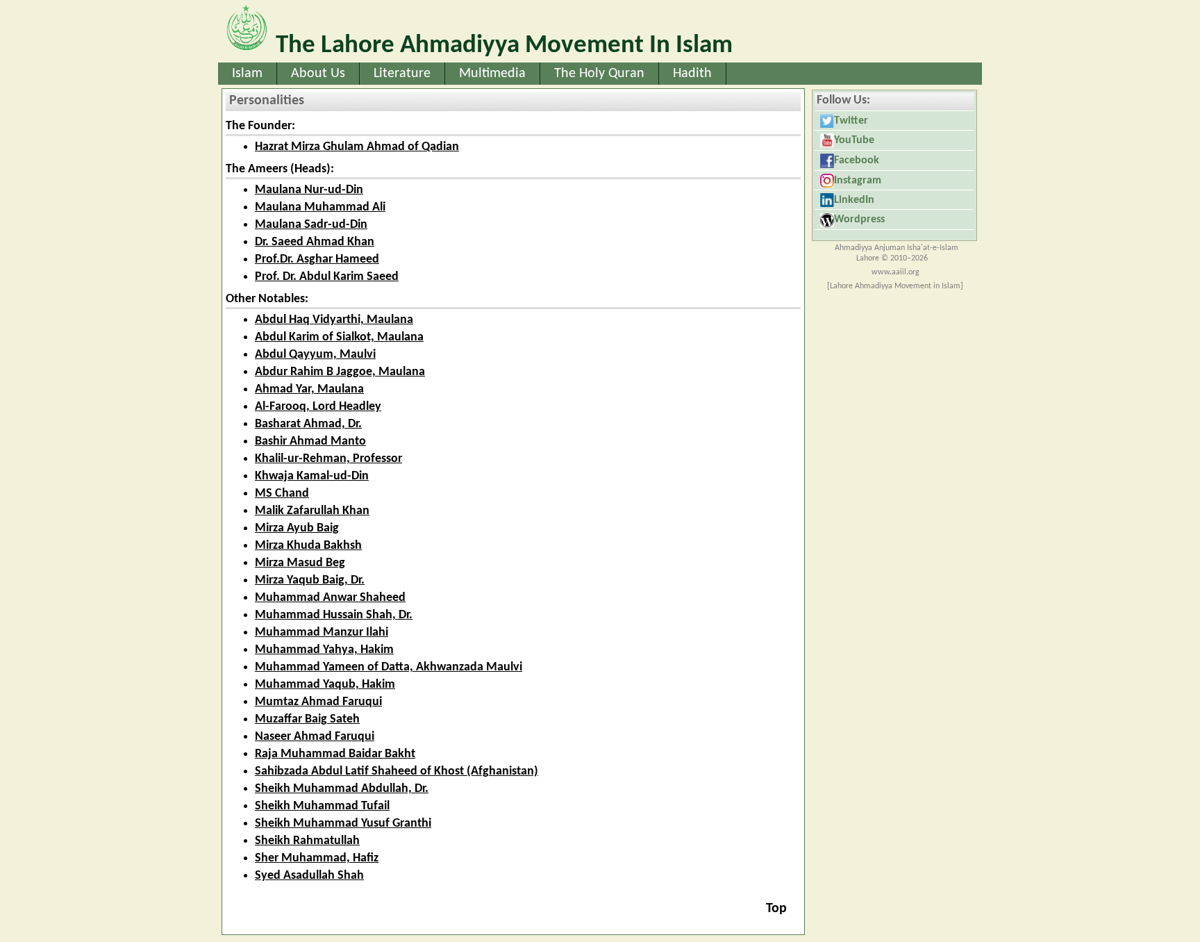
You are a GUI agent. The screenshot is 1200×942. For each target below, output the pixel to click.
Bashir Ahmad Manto (310, 441)
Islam (247, 74)
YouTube (854, 141)
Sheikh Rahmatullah (307, 841)
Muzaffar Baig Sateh (307, 719)
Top (776, 909)
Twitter (851, 120)
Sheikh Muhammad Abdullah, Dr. (341, 788)
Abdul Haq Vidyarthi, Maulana (334, 320)
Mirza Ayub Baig (297, 528)
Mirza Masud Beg (300, 563)
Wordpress (859, 219)
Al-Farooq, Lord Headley (318, 406)
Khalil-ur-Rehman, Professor (328, 458)
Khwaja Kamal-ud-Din (312, 476)
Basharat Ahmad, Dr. (308, 424)
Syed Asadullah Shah (309, 875)
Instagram (857, 180)
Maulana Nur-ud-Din (309, 190)
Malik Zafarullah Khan (312, 511)
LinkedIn (854, 200)
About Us (318, 74)
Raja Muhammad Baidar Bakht (335, 754)
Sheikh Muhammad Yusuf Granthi (343, 823)
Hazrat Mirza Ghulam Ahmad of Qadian (357, 147)
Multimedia (492, 74)
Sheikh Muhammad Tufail (322, 806)
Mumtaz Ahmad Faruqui (318, 702)
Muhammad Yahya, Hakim (324, 649)
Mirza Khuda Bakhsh (308, 545)
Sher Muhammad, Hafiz (316, 858)
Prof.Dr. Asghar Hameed (317, 259)
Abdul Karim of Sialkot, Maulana (339, 337)
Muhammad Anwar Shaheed (330, 597)
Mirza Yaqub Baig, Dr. (310, 580)
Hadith (692, 74)
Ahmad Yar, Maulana (309, 389)
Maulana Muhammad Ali (320, 207)
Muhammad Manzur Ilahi (321, 632)
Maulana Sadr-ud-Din (311, 224)
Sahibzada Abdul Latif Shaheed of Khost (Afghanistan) (396, 771)
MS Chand (282, 493)
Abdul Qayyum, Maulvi (315, 354)
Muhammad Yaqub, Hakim (325, 684)
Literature (402, 74)
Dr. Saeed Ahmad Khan (314, 242)
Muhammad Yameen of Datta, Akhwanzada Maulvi (388, 667)
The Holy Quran (599, 74)
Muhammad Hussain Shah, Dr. (333, 615)
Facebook (856, 161)
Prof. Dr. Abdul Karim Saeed (327, 276)
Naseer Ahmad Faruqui (314, 736)
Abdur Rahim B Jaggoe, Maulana (340, 372)
